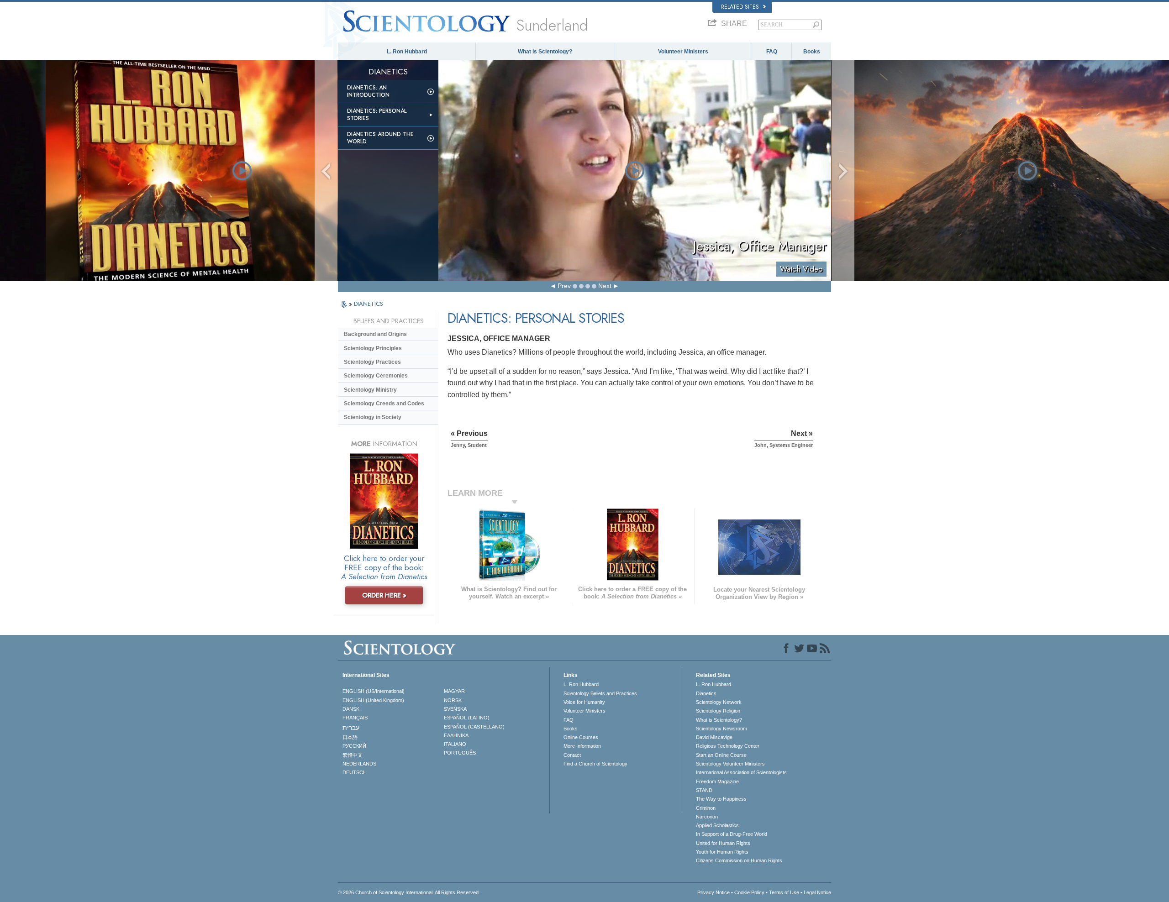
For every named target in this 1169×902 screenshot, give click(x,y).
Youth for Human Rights (722, 852)
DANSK (350, 709)
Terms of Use (784, 892)
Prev (564, 285)
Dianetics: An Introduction (368, 91)
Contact (572, 755)
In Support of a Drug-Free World (731, 834)
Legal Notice (817, 892)
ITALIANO (455, 744)
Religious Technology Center (727, 746)
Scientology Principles (373, 348)
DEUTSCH (354, 772)
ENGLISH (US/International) (373, 691)
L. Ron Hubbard (407, 51)
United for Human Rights (723, 843)
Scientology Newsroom (721, 728)
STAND (704, 790)
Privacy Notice (713, 892)
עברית (350, 727)
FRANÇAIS (355, 717)
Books (811, 51)
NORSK (453, 700)
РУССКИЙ (354, 746)
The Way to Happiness (721, 799)
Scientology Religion (718, 710)
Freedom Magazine (717, 781)
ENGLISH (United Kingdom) (373, 700)
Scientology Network (719, 702)
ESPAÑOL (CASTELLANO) (474, 726)
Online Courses (580, 737)
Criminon (706, 808)
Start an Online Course (721, 755)
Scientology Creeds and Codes (384, 403)
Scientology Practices (372, 362)
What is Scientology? (545, 51)
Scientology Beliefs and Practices (600, 693)
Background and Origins (375, 334)
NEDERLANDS (359, 763)
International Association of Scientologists (741, 772)
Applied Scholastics (717, 825)
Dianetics (706, 693)
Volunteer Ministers (683, 51)
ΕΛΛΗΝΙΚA (456, 735)
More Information (582, 746)
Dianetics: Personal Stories (376, 114)
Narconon (707, 816)
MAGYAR (454, 691)
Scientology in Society (372, 417)
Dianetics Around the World (380, 138)
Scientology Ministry (370, 390)
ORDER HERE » (384, 595)
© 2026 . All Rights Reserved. (409, 892)
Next (604, 285)
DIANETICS (368, 303)
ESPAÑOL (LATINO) (467, 717)
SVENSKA (455, 709)
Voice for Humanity (584, 702)
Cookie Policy (749, 892)
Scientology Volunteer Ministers (730, 763)
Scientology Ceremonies (376, 375)
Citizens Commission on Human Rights (739, 860)
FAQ (771, 51)
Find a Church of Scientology (595, 763)
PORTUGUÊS (460, 752)
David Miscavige (714, 737)
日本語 (350, 737)
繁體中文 (352, 755)
